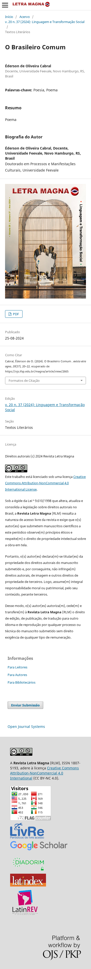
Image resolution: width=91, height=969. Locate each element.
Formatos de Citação (24, 380)
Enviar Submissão (25, 705)
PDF (15, 314)
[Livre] (27, 838)
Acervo (24, 16)
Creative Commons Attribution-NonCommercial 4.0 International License (45, 483)
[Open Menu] (5, 5)
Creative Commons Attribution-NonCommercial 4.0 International (44, 773)
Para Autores (17, 674)
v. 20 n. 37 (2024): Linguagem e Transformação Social (44, 21)
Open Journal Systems (26, 726)
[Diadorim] (28, 871)
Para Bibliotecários (21, 682)
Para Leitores (17, 667)
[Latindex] (28, 885)
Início (9, 16)
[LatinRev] (25, 914)
